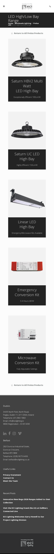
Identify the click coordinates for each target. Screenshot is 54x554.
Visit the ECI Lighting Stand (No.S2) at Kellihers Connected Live (25, 509)
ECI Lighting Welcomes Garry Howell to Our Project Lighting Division (23, 518)
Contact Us (8, 478)
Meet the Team (10, 481)
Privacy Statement (12, 475)
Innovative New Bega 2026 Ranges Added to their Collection (26, 501)
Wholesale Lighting (23, 23)
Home (10, 23)
